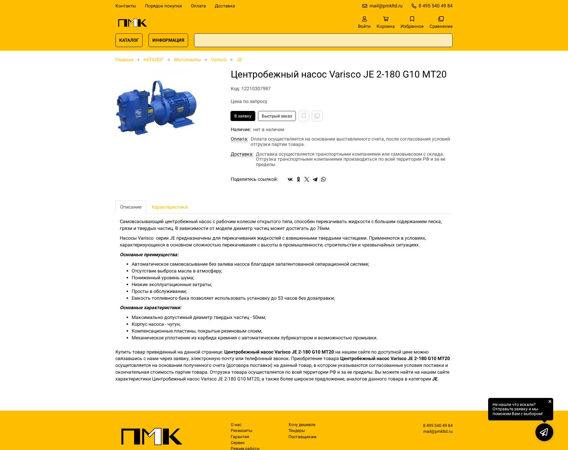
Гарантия (240, 437)
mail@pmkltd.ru (386, 6)
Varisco (219, 59)
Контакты (125, 6)
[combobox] (323, 40)
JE (239, 59)
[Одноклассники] (298, 179)
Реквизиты (241, 430)
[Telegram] (315, 179)
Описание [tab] (130, 207)
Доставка (225, 6)
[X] (306, 179)
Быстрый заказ (277, 116)
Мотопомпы (187, 59)
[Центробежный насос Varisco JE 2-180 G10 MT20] (168, 110)
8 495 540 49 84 (436, 6)
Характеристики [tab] (169, 207)
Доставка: (242, 154)
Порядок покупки (163, 6)
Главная (124, 59)
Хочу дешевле (301, 424)
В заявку (242, 116)
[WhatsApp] (323, 179)
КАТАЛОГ (129, 40)
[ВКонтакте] (290, 179)
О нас (236, 424)
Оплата (198, 6)
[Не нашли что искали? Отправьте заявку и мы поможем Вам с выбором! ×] (544, 432)
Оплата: (239, 139)
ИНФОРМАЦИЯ (168, 40)
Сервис (238, 443)
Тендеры (296, 430)
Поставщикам (302, 437)
